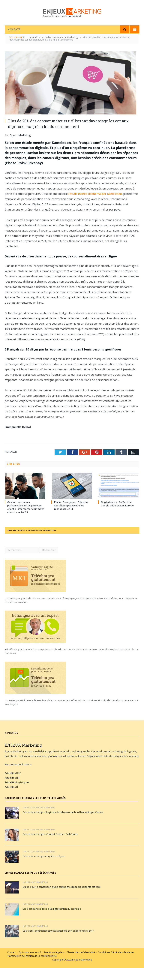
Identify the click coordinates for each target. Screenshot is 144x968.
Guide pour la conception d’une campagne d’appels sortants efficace (61, 886)
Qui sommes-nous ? (30, 952)
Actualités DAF (13, 773)
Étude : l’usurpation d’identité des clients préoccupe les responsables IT (71, 505)
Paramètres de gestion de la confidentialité (32, 955)
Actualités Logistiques (17, 782)
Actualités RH (12, 777)
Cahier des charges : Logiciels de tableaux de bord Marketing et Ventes (62, 812)
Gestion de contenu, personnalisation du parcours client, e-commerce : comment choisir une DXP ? (25, 507)
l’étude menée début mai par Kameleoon (95, 194)
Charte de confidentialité (81, 952)
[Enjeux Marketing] (72, 12)
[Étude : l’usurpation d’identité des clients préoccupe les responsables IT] (71, 486)
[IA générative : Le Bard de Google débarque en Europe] (118, 486)
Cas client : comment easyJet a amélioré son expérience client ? (58, 930)
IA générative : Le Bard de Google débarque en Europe (117, 503)
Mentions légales (54, 952)
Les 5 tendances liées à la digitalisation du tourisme (51, 908)
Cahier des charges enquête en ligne (43, 856)
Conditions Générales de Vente (116, 952)
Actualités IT (11, 787)
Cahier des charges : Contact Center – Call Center (50, 834)
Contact (11, 952)
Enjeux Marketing (20, 135)
